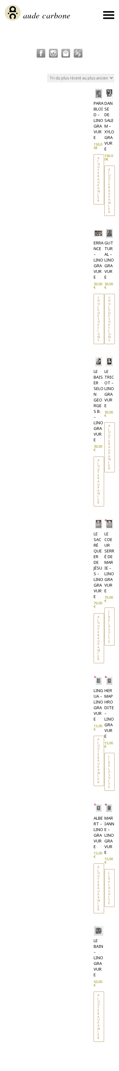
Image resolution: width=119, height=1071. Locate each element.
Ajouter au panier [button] (98, 179)
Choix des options (98, 319)
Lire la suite (109, 626)
